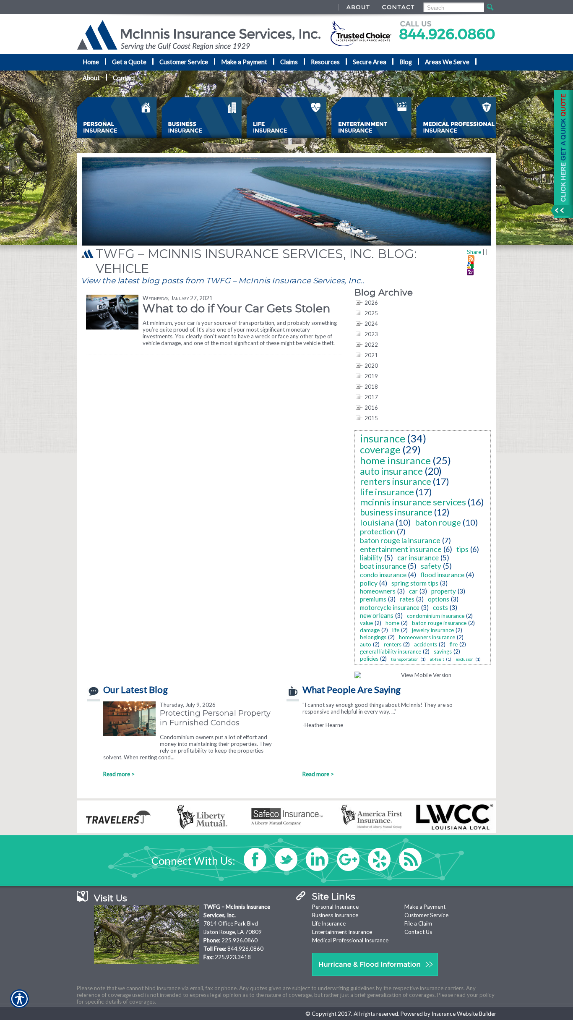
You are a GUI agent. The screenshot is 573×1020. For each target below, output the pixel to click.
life (395, 630)
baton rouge (438, 522)
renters (392, 644)
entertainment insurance (401, 549)
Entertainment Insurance (342, 931)
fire (454, 644)
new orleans (376, 615)
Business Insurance (335, 915)
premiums (373, 599)
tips (462, 549)
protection (377, 531)
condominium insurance (435, 615)
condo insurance (383, 574)
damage (370, 630)
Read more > (119, 774)
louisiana (377, 522)
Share (474, 251)
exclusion (465, 659)
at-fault (437, 659)
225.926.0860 (239, 940)
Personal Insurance (335, 906)
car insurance (418, 557)
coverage (380, 449)
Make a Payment (424, 906)
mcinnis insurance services (413, 501)
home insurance (395, 460)
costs (440, 607)
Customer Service (426, 915)
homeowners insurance (427, 637)
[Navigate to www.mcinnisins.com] (560, 154)
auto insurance (391, 471)
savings (443, 651)
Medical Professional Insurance (350, 940)
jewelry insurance (433, 630)
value (366, 623)
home (392, 623)
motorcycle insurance (389, 607)
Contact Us (418, 931)
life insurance (387, 491)
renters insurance (395, 481)
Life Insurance (329, 923)
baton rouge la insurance (400, 540)
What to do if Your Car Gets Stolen (236, 308)
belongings (373, 637)
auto (365, 644)
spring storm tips (414, 583)
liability (371, 557)
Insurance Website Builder (464, 1013)
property (443, 591)
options (438, 599)
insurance (382, 438)
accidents (425, 644)
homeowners (378, 591)
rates (407, 599)
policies (369, 658)
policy (369, 583)
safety (431, 566)
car (413, 591)
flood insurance (442, 574)
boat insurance (383, 566)
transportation (405, 659)
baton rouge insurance (439, 623)
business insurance (396, 512)
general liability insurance (390, 651)
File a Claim (418, 923)
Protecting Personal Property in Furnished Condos (215, 717)
